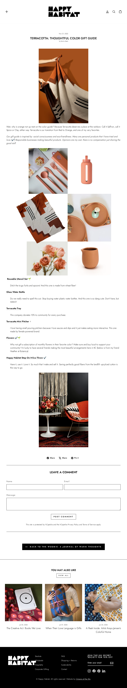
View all (63, 575)
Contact (64, 669)
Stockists (38, 656)
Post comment (63, 516)
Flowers (10, 338)
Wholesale (39, 660)
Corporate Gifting (42, 669)
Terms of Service (89, 524)
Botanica (24, 351)
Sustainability (66, 664)
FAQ (63, 656)
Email (67, 481)
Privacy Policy (73, 524)
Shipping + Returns (69, 660)
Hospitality (39, 664)
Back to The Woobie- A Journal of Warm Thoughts (65, 546)
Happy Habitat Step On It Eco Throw (24, 357)
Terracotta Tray (13, 308)
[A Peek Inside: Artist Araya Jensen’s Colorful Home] (103, 602)
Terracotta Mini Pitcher (17, 321)
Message (10, 495)
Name (9, 481)
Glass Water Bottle (15, 292)
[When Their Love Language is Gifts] (63, 602)
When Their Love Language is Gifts (63, 628)
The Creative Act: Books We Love (24, 628)
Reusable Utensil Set (17, 279)
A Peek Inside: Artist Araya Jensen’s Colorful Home (103, 630)
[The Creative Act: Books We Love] (23, 602)
